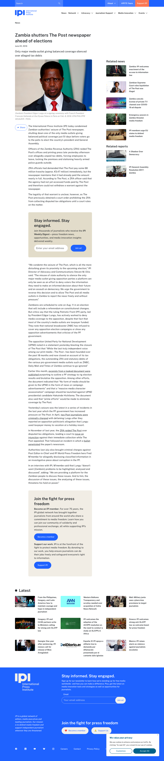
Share (22, 127)
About (110, 3)
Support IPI (142, 3)
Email (66, 694)
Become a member (46, 537)
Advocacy (85, 13)
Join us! (78, 248)
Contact (77, 749)
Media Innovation (125, 13)
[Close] (157, 734)
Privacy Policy (93, 749)
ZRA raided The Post (71, 430)
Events (142, 13)
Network (72, 13)
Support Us (101, 730)
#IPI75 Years (127, 3)
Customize (121, 751)
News (63, 13)
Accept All (144, 751)
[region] (132, 745)
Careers (64, 749)
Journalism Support (104, 13)
